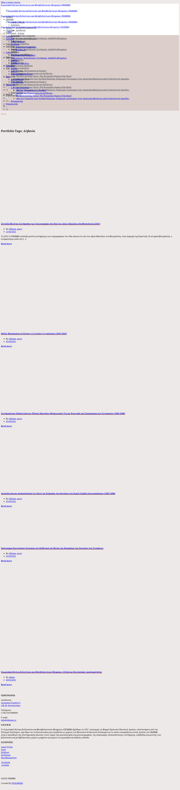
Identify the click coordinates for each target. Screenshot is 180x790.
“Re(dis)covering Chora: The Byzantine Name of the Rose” (44, 76)
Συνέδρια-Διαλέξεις (20, 43)
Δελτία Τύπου (17, 71)
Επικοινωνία (12, 95)
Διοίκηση (15, 25)
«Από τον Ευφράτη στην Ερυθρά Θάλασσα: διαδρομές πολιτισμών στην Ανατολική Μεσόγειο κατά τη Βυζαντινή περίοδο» (72, 79)
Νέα (8, 68)
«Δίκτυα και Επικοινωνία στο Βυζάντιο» (34, 73)
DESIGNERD (17, 783)
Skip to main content (10, 2)
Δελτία (14, 68)
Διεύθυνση (21, 30)
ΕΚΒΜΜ (10, 39)
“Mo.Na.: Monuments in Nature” (31, 70)
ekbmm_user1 (15, 229)
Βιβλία (14, 71)
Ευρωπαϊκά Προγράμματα (23, 35)
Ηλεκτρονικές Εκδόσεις (22, 65)
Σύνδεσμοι (6, 755)
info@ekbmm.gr (8, 720)
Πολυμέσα (10, 76)
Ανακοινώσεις (17, 82)
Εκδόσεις (10, 46)
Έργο (8, 52)
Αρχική (9, 36)
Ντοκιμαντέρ (17, 101)
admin (12, 677)
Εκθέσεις (15, 52)
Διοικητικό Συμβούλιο (26, 38)
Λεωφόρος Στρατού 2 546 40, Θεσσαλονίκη (10, 704)
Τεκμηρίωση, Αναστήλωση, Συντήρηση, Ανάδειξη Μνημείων (39, 38)
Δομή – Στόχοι (17, 33)
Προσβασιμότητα (9, 757)
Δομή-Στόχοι (7, 747)
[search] (8, 97)
